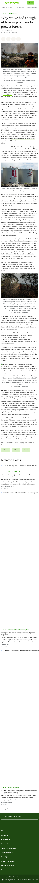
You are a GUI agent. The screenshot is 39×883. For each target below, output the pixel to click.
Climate (17, 472)
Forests (11, 472)
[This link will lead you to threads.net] (6, 823)
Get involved (20, 7)
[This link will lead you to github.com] (35, 823)
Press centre (5, 844)
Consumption (24, 630)
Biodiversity (13, 14)
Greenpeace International (12, 816)
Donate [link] (31, 2)
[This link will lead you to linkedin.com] (24, 823)
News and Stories (32, 7)
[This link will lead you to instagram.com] (2, 823)
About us (4, 831)
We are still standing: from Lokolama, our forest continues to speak (17, 476)
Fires (10, 788)
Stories (3, 14)
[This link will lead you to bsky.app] (17, 823)
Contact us (4, 835)
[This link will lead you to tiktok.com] (13, 823)
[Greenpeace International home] (16, 2)
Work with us (5, 839)
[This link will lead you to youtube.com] (27, 823)
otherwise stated (9, 879)
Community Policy (7, 852)
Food (17, 630)
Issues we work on (7, 7)
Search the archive (7, 865)
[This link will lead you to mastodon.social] (20, 823)
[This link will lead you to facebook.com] (9, 823)
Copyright (4, 857)
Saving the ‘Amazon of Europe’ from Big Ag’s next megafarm (18, 634)
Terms (3, 870)
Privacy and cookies (8, 861)
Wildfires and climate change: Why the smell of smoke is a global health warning (19, 792)
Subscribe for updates (8, 848)
